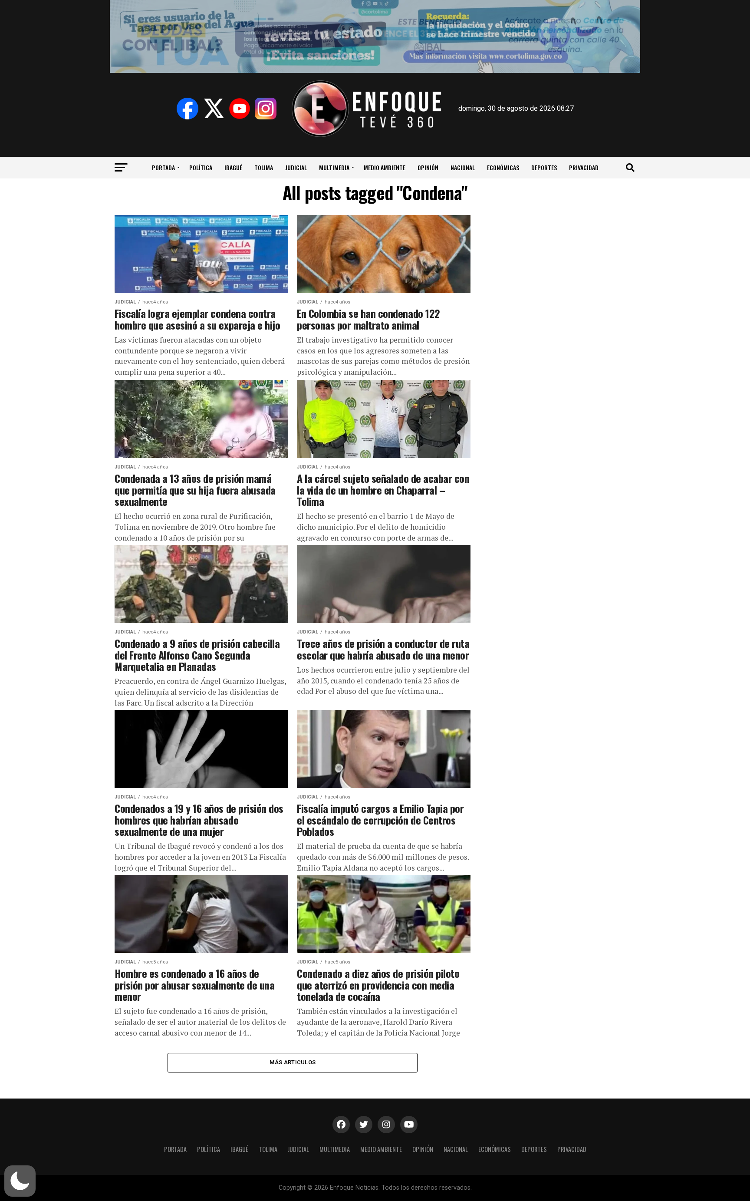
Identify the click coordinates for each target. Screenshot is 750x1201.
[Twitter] (213, 108)
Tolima (263, 167)
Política (200, 167)
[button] (20, 1181)
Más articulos (293, 1062)
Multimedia (334, 167)
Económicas (503, 167)
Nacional (463, 167)
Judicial (296, 167)
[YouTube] (239, 108)
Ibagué (233, 167)
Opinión (428, 167)
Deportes (544, 167)
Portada (163, 167)
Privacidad (584, 167)
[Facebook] (187, 108)
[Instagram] (265, 108)
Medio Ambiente (384, 167)
